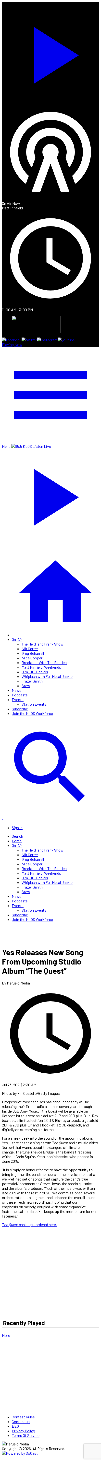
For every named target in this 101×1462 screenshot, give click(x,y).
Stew (26, 685)
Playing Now (12, 344)
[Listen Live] (50, 53)
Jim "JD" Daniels (35, 671)
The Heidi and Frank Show (42, 644)
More (6, 1335)
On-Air (17, 639)
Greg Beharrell (33, 653)
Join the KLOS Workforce (32, 713)
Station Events (34, 704)
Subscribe (20, 708)
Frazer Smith (32, 681)
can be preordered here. (29, 1224)
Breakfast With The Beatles (44, 662)
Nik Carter (30, 648)
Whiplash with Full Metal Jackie (47, 676)
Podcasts (20, 695)
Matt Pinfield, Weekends (41, 667)
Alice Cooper (32, 658)
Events (18, 699)
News (16, 690)
